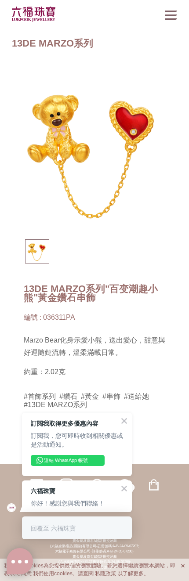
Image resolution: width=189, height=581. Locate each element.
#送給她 (136, 396)
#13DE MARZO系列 (55, 404)
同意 (26, 573)
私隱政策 (105, 573)
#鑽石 (68, 396)
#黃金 (90, 396)
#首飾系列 (40, 396)
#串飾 (111, 396)
